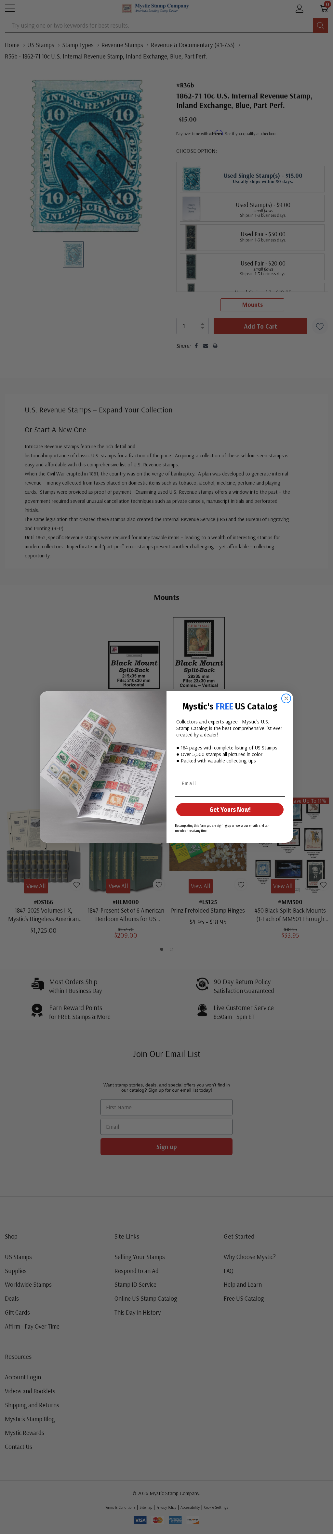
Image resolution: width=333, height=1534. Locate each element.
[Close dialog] (286, 698)
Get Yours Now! (230, 809)
